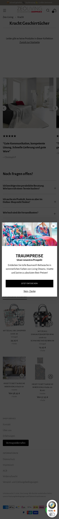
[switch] (52, 514)
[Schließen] (53, 226)
